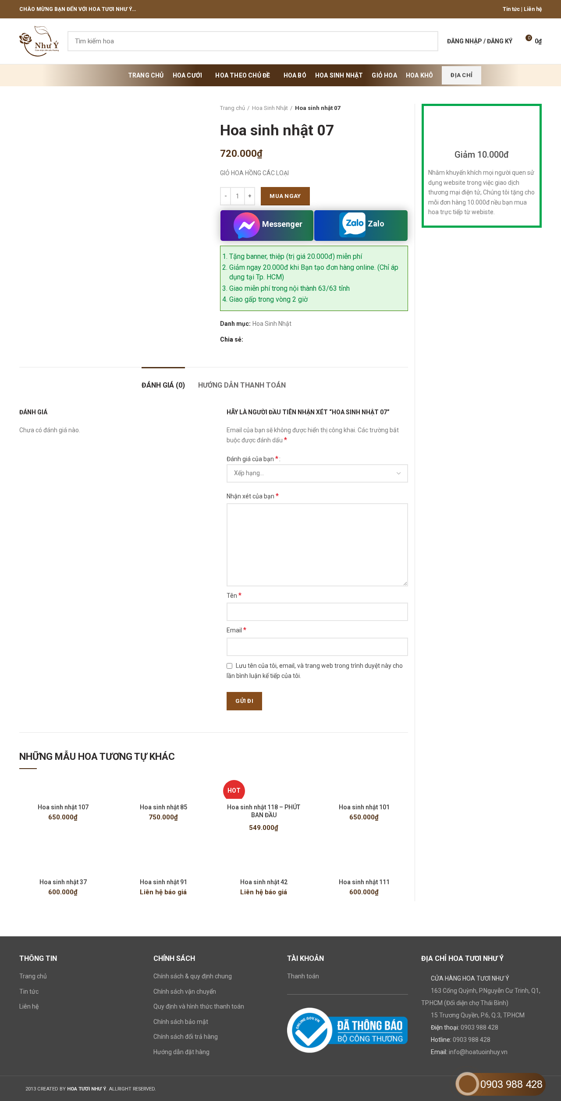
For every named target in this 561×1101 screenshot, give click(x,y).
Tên (234, 595)
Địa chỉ (461, 75)
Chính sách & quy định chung (192, 976)
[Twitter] (261, 339)
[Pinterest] (271, 339)
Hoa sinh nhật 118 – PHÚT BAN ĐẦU (263, 811)
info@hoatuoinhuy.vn (478, 1051)
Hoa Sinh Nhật (270, 108)
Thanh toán (303, 976)
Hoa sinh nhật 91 (163, 882)
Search (426, 41)
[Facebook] (250, 339)
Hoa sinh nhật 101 (364, 807)
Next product (403, 108)
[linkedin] (281, 339)
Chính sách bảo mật (180, 1021)
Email (236, 630)
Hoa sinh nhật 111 (364, 882)
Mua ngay (285, 196)
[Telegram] (291, 339)
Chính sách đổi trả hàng (185, 1036)
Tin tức (511, 9)
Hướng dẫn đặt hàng (181, 1051)
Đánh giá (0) (163, 385)
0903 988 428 (479, 1027)
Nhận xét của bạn (253, 496)
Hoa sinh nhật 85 (163, 807)
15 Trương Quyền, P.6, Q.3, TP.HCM (478, 1015)
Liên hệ (533, 9)
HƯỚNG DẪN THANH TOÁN (242, 385)
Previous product (386, 108)
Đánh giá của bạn (252, 459)
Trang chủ (232, 108)
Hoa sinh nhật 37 (63, 882)
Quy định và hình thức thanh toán (198, 1006)
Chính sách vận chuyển (184, 991)
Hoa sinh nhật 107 (63, 807)
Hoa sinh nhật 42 (264, 882)
